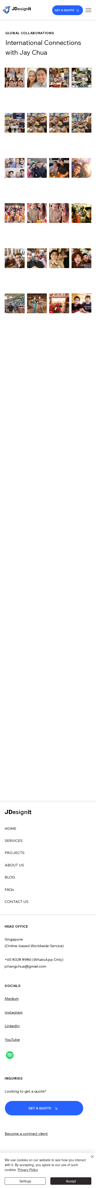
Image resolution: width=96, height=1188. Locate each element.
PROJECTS (14, 852)
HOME (10, 828)
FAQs (9, 889)
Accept (71, 1181)
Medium (12, 998)
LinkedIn (12, 1025)
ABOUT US (14, 865)
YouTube (12, 1039)
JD (17, 811)
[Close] (89, 1159)
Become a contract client (26, 1133)
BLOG (10, 877)
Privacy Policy (28, 1169)
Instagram (14, 1012)
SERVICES (14, 840)
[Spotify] (10, 1055)
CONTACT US (16, 901)
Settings (25, 1181)
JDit (21, 8)
